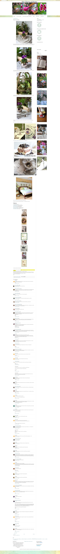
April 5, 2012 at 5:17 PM (17, 384)
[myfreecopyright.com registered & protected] (28, 541)
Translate (41, 20)
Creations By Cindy (16, 308)
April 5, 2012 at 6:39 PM (17, 393)
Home (14, 16)
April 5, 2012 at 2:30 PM (17, 327)
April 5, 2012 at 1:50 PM (17, 302)
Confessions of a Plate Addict (17, 297)
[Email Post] (21, 276)
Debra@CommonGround (17, 386)
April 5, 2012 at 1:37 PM (17, 295)
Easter (15, 277)
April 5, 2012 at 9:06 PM (17, 413)
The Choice (37, 16)
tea (15, 539)
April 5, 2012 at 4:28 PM (17, 359)
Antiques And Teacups (17, 293)
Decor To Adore (16, 523)
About (34, 16)
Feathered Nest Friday (15, 205)
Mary (15, 450)
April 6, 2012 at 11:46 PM (17, 493)
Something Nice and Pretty (17, 438)
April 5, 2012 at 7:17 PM (17, 398)
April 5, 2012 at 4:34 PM (17, 364)
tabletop (19, 277)
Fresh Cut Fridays (15, 208)
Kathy (15, 280)
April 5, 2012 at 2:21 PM (17, 316)
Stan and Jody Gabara (17, 490)
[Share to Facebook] (24, 276)
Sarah (15, 435)
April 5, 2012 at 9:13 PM (17, 417)
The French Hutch (16, 361)
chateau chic (16, 415)
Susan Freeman (16, 467)
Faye (15, 381)
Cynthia (15, 495)
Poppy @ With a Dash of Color (17, 288)
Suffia (15, 476)
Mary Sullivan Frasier (17, 453)
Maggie (15, 445)
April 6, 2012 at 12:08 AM (17, 440)
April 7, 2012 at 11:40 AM (17, 498)
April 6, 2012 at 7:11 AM (17, 460)
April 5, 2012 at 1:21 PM (17, 283)
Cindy (15, 528)
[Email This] (22, 276)
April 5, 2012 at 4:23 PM (17, 351)
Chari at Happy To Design (17, 500)
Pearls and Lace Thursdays (15, 207)
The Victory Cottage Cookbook (27, 16)
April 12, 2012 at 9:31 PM (17, 531)
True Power (42, 16)
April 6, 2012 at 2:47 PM (17, 474)
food (35, 538)
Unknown (16, 353)
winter (16, 539)
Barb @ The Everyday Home (17, 329)
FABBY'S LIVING (16, 318)
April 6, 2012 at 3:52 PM (17, 483)
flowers (33, 538)
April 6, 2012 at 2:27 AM (17, 448)
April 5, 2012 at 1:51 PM (17, 306)
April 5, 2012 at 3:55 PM (17, 347)
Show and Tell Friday (15, 206)
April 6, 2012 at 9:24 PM (17, 488)
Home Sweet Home (17, 277)
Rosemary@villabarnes (17, 285)
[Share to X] (23, 276)
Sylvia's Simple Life (17, 140)
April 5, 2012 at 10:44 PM (17, 433)
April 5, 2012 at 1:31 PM (17, 291)
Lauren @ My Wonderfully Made (18, 304)
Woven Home (19, 157)
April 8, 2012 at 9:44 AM (17, 526)
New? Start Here (19, 16)
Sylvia (15, 400)
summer (14, 539)
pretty (15, 462)
